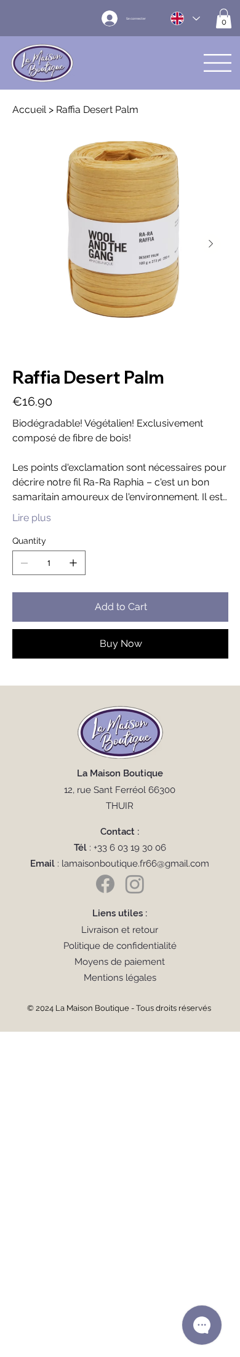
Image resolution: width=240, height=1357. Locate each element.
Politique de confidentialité (120, 945)
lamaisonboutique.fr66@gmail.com (135, 863)
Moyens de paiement (119, 961)
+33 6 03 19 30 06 (130, 847)
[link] (223, 18)
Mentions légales (120, 977)
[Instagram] (134, 884)
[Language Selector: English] (184, 19)
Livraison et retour (119, 929)
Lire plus (31, 518)
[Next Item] (211, 244)
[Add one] (73, 563)
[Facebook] (105, 884)
